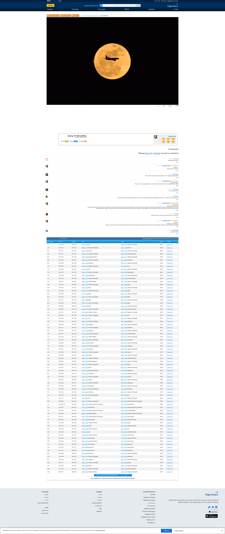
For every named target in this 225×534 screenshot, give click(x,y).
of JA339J (82, 141)
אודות (100, 494)
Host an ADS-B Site (43, 503)
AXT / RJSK (124, 284)
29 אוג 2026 (170, 284)
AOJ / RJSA (124, 247)
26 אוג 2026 (170, 346)
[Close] (222, 531)
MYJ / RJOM (124, 272)
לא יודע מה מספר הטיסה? (91, 5)
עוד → (125, 475)
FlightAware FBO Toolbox (148, 517)
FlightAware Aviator (149, 508)
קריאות (46, 497)
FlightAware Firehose (149, 497)
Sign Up (50, 5)
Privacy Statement (100, 530)
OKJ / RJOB (124, 321)
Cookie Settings (179, 530)
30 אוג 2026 (170, 266)
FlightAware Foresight (149, 500)
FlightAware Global (150, 514)
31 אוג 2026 (170, 244)
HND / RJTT (124, 244)
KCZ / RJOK (124, 364)
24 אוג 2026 (170, 382)
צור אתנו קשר (44, 510)
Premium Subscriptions (148, 511)
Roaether (176, 196)
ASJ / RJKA (124, 352)
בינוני (162, 106)
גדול (159, 106)
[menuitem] (175, 9)
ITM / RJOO (124, 309)
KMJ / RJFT (124, 340)
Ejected (176, 213)
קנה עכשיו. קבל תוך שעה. (148, 238)
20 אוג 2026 (170, 456)
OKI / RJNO (124, 429)
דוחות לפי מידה (151, 506)
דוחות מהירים (151, 503)
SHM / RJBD (124, 254)
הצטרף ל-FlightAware (172, 1)
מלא (156, 106)
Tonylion (176, 158)
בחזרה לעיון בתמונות (52, 15)
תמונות (46, 494)
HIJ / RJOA (124, 260)
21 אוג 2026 (170, 441)
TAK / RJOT (124, 382)
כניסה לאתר (163, 1)
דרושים (100, 497)
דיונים (46, 500)
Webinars (99, 511)
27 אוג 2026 (170, 327)
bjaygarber (175, 174)
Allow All (166, 530)
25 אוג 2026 (170, 364)
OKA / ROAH (124, 422)
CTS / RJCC (124, 404)
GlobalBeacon (151, 522)
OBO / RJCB (124, 278)
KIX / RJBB (124, 444)
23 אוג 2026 (170, 404)
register (157, 153)
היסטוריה (99, 500)
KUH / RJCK (124, 376)
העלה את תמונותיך (64, 15)
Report (177, 162)
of (73, 141)
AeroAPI (153, 494)
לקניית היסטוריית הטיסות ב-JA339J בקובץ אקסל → (106, 475)
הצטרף (92, 478)
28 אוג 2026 (170, 309)
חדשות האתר (98, 506)
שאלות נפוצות (44, 513)
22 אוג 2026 (170, 422)
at (64, 141)
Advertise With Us (97, 503)
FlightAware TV (151, 520)
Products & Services (149, 492)
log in (147, 153)
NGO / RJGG (124, 401)
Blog (100, 508)
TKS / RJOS (124, 370)
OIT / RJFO (85, 244)
